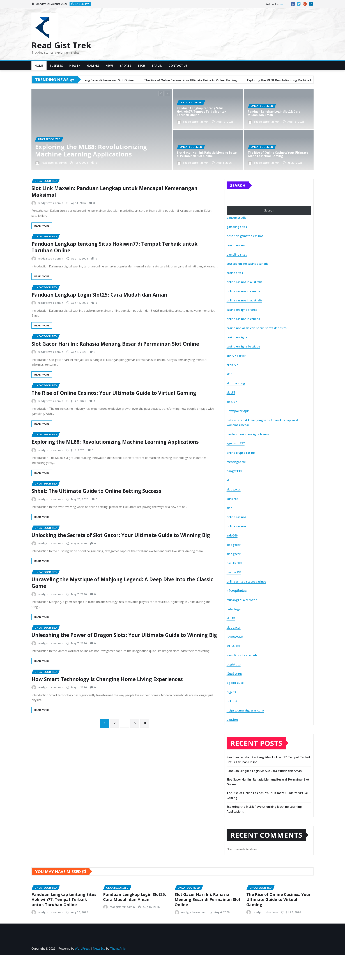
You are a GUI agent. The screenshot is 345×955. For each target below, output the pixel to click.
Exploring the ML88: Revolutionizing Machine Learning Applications (115, 441)
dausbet (232, 720)
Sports (125, 66)
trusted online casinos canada (247, 264)
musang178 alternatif (242, 600)
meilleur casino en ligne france (248, 434)
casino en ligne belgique (243, 346)
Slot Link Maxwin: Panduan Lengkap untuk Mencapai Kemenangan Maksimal (114, 191)
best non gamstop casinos (245, 236)
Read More (41, 225)
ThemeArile (118, 949)
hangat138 (234, 471)
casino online (236, 245)
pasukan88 (234, 563)
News (109, 66)
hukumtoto (235, 701)
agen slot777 (236, 443)
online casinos (236, 517)
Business (56, 66)
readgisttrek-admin (61, 162)
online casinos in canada (243, 291)
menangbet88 (236, 462)
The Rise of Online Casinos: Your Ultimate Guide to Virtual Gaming (278, 154)
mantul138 (234, 572)
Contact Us (178, 66)
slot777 (232, 402)
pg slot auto (235, 683)
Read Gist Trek (61, 45)
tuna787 (232, 499)
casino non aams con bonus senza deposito (257, 328)
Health (75, 66)
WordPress (82, 949)
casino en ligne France (242, 310)
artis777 (232, 365)
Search (237, 185)
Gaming (93, 66)
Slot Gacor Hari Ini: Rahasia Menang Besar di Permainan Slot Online (207, 154)
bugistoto (234, 664)
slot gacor (234, 489)
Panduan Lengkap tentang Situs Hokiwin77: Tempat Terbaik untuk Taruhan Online (201, 111)
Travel (157, 66)
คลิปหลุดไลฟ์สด (237, 591)
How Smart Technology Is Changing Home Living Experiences (107, 679)
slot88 (231, 392)
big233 (231, 692)
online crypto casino (241, 453)
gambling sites (237, 227)
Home (39, 66)
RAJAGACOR (235, 637)
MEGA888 (233, 646)
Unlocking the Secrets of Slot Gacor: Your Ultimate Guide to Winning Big (120, 535)
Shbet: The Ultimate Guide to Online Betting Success (96, 490)
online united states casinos (246, 581)
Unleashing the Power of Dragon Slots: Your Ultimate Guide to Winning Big (124, 634)
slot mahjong (236, 383)
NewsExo (99, 949)
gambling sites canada (242, 655)
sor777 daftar (236, 356)
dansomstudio (237, 218)
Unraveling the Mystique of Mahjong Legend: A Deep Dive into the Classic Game (122, 582)
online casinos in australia (244, 282)
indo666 (232, 535)
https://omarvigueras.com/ (245, 710)
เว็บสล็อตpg (234, 674)
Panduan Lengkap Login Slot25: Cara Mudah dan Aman (99, 150)
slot (229, 374)
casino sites (235, 273)
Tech (141, 66)
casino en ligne (237, 337)
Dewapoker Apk (238, 411)
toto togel (234, 609)
